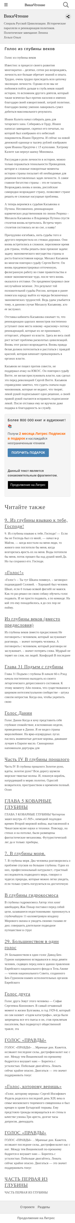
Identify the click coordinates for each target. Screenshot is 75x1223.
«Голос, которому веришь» (33, 1086)
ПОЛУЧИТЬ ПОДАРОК (28, 452)
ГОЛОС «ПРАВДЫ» (25, 1040)
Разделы (44, 1207)
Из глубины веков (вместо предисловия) (32, 622)
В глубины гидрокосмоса (31, 895)
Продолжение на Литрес (28, 484)
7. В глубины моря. (25, 853)
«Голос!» (14, 572)
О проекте (27, 1207)
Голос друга (17, 994)
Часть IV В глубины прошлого (37, 759)
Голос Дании (18, 713)
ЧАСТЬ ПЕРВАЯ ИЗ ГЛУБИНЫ (26, 1182)
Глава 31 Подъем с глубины (34, 666)
